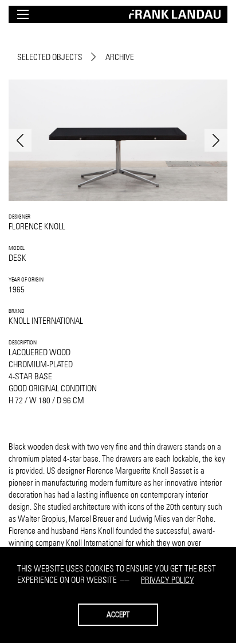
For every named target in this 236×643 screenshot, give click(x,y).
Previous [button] (20, 140)
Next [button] (215, 140)
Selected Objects (49, 57)
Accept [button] (118, 614)
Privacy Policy (167, 580)
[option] (118, 140)
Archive (119, 57)
